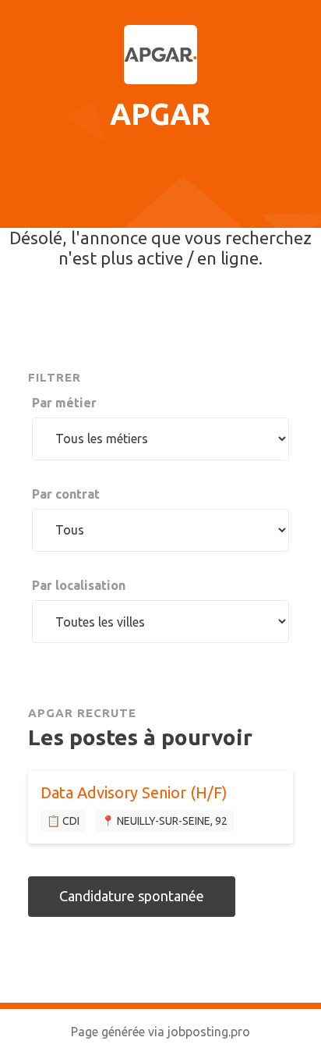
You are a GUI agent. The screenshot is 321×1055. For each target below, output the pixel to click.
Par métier (64, 403)
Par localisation (78, 585)
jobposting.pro (209, 1032)
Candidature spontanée (131, 896)
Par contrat (66, 494)
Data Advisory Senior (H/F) (134, 792)
